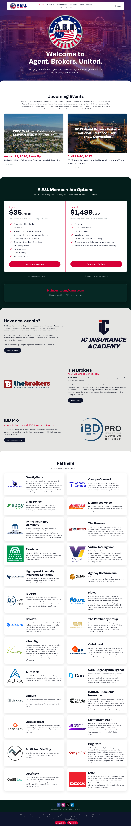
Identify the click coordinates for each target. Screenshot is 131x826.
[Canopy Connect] (97, 484)
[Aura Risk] (34, 676)
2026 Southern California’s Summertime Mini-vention (32, 160)
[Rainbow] (34, 554)
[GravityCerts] (34, 484)
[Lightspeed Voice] (97, 506)
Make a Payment (56, 809)
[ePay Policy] (34, 506)
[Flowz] (97, 600)
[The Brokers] (97, 529)
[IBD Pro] (34, 600)
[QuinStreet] (97, 650)
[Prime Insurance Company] (34, 529)
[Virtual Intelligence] (97, 554)
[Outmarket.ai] (34, 726)
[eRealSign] (34, 650)
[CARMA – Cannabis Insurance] (97, 700)
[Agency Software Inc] (97, 576)
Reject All (72, 823)
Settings (78, 819)
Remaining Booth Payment (71, 809)
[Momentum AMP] (97, 726)
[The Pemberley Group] (97, 625)
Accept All (60, 823)
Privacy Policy (69, 819)
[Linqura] (34, 700)
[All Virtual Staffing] (34, 753)
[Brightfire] (97, 753)
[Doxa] (97, 779)
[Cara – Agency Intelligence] (97, 676)
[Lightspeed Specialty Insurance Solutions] (34, 576)
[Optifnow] (34, 779)
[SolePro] (34, 625)
